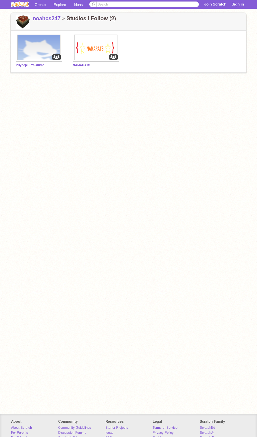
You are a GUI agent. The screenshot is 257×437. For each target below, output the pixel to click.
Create (40, 4)
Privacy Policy (163, 432)
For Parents (19, 432)
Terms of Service (165, 427)
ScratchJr (207, 432)
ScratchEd (207, 427)
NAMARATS (81, 65)
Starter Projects (116, 427)
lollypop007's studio (30, 65)
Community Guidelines (74, 427)
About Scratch (21, 427)
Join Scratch (215, 4)
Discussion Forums (72, 432)
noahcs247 (46, 18)
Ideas (78, 4)
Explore (59, 4)
